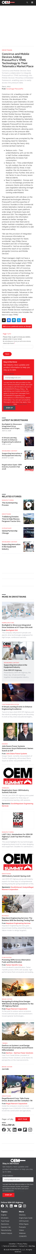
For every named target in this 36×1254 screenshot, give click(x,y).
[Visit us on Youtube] (20, 1130)
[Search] (27, 2)
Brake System (7, 999)
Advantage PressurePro (14, 89)
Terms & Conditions (10, 1246)
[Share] (9, 320)
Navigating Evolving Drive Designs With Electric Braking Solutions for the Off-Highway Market (18, 1003)
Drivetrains (7, 50)
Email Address (9, 374)
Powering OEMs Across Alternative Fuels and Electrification (16, 961)
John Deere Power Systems (16, 754)
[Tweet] (19, 320)
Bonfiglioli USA (12, 630)
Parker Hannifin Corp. (14, 965)
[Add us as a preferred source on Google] (24, 320)
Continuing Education (10, 704)
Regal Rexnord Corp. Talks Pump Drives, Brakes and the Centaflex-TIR (17, 1099)
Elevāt (13, 804)
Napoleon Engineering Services (18, 923)
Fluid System (6, 957)
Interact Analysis (22, 887)
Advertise (12, 1244)
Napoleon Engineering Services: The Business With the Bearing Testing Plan (18, 919)
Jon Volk (5, 1069)
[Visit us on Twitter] (9, 1130)
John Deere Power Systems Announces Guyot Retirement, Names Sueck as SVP (17, 748)
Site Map (32, 1246)
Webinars (5, 788)
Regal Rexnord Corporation (16, 1009)
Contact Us (23, 1246)
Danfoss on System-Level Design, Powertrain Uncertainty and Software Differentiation (17, 1047)
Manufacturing (8, 500)
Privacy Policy (22, 404)
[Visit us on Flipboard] (25, 1130)
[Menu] (32, 2)
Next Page (22, 1119)
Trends (4, 1043)
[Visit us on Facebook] (4, 1130)
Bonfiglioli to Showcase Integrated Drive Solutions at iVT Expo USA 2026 (12, 426)
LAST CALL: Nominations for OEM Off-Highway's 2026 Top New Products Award (17, 836)
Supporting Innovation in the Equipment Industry (12, 454)
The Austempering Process (9, 504)
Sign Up (9, 408)
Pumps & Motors (8, 622)
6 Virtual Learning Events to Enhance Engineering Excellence (11, 440)
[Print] (4, 320)
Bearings (5, 915)
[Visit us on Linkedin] (15, 1130)
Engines (5, 744)
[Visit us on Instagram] (30, 1130)
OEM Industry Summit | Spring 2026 (16, 876)
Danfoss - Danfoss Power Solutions (19, 1053)
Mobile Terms (8, 404)
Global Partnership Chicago (9, 532)
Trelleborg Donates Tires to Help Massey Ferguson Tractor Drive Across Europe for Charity (11, 519)
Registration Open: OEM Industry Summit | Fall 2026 (12, 467)
